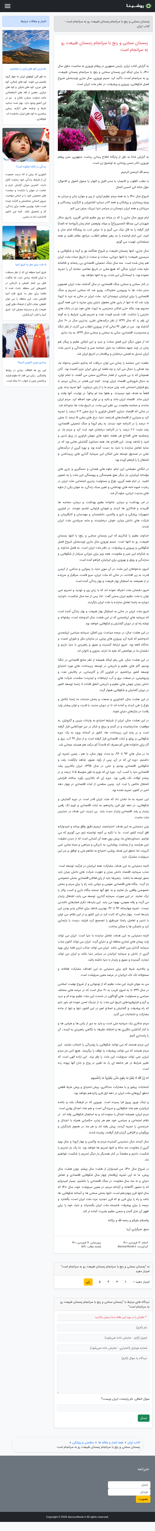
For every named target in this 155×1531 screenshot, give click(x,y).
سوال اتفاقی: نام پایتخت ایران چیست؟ (125, 1399)
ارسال (143, 1418)
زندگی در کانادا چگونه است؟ (31, 167)
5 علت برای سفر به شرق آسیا (31, 265)
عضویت (143, 1499)
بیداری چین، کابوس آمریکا (32, 363)
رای (88, 1282)
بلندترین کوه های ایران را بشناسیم (28, 69)
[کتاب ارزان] (139, 6)
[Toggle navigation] (7, 6)
